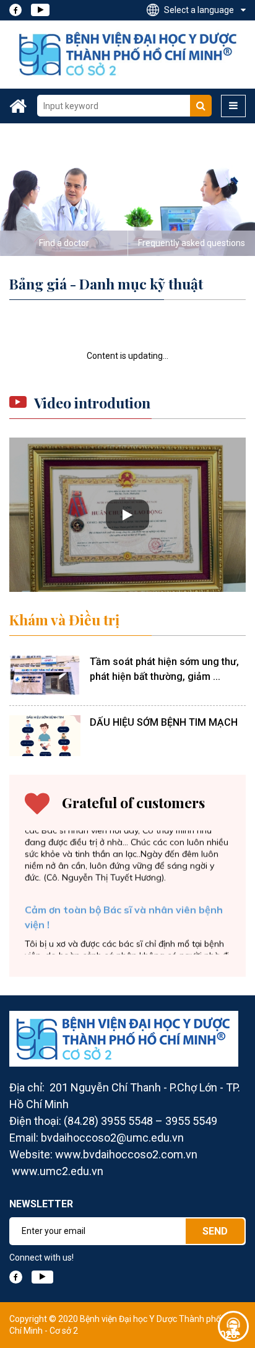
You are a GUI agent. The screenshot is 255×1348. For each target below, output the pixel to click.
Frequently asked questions (191, 243)
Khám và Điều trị (64, 619)
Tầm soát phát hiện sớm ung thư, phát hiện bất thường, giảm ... (164, 669)
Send (215, 1231)
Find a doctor (64, 243)
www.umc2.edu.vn (57, 1171)
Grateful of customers (133, 802)
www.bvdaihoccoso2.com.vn (126, 1154)
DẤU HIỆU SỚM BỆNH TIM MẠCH (164, 722)
